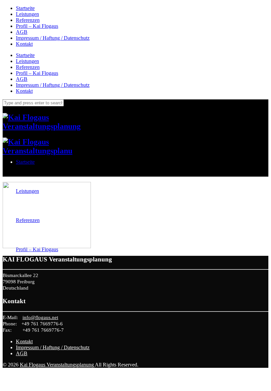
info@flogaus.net (40, 317)
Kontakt (24, 44)
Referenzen (28, 20)
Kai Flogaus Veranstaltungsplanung (57, 364)
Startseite (25, 8)
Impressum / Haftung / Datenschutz (53, 38)
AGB (21, 32)
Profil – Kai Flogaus (37, 26)
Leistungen (27, 14)
